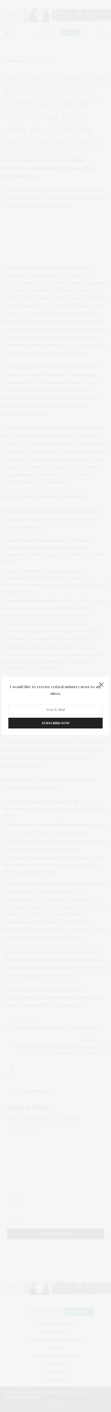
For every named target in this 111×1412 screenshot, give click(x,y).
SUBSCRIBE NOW (56, 723)
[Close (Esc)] (101, 684)
